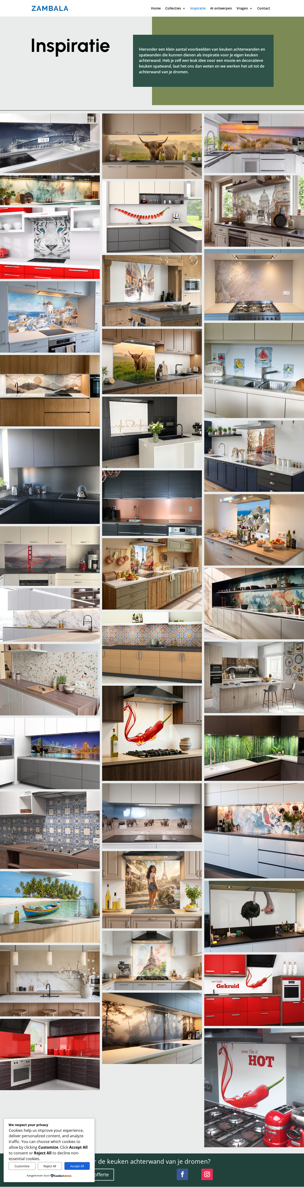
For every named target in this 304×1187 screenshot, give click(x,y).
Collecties (173, 8)
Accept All (77, 1166)
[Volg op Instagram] (207, 1174)
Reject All (49, 1166)
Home (156, 8)
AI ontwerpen (221, 8)
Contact (263, 8)
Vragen (242, 8)
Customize (21, 1166)
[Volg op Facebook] (182, 1174)
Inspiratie (198, 8)
